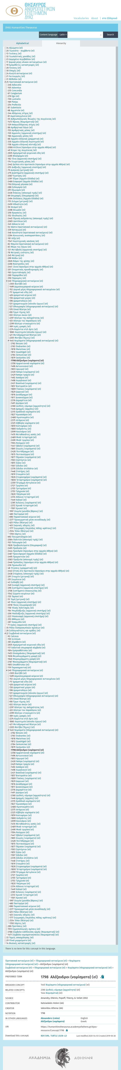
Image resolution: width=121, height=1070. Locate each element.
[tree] (60, 496)
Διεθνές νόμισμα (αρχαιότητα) (58, 990)
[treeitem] (16, 48)
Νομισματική (49, 993)
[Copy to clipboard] (102, 977)
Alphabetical (22, 43)
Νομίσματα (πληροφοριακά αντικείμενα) (63, 984)
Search (110, 34)
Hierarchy (61, 43)
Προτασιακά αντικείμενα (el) (19, 960)
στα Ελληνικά (109, 18)
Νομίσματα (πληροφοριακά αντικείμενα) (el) (90, 967)
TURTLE (54, 1035)
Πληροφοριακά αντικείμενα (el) (51, 960)
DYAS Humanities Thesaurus (21, 27)
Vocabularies (81, 18)
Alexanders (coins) (50, 1018)
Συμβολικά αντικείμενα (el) (18, 967)
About (94, 18)
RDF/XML (45, 1035)
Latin (62, 34)
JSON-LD (62, 1035)
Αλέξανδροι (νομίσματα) (53, 1021)
